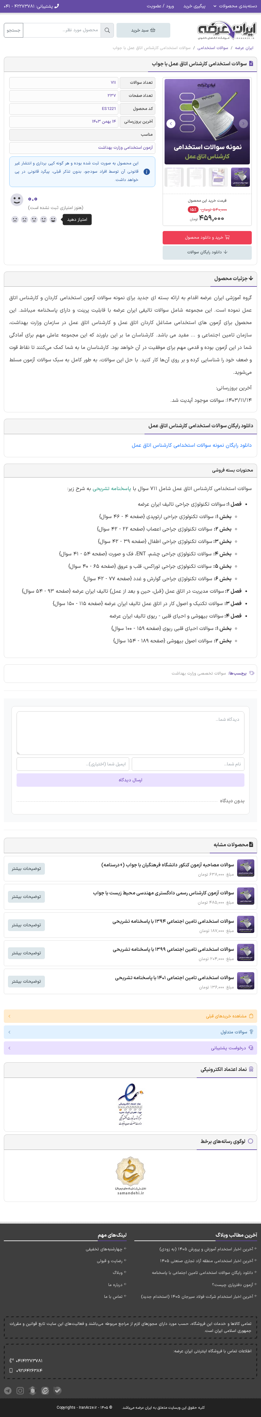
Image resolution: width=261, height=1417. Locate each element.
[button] (171, 123)
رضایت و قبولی (110, 1261)
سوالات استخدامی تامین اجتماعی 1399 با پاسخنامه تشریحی (173, 949)
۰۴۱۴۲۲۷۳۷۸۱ (29, 1361)
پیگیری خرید (194, 6)
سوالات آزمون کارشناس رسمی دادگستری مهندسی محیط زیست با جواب (163, 893)
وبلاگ (118, 1273)
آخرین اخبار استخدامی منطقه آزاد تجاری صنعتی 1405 (206, 1261)
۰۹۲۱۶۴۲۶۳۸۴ (29, 1371)
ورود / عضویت (160, 6)
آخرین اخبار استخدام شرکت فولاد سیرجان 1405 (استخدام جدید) (197, 1297)
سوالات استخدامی (212, 48)
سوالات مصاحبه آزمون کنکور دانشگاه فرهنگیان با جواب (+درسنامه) (167, 865)
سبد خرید (140, 30)
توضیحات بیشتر (26, 868)
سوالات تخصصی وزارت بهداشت (199, 673)
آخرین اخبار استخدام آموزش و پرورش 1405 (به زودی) (206, 1249)
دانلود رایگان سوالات (205, 252)
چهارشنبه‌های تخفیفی (104, 1249)
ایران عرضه (244, 48)
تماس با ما (113, 1297)
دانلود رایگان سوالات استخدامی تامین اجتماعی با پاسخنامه (202, 1273)
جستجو (13, 30)
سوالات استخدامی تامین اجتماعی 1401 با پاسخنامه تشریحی (174, 978)
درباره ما (115, 1285)
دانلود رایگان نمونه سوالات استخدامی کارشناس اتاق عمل (191, 445)
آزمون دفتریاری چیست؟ (232, 1285)
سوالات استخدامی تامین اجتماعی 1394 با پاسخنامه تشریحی (173, 921)
